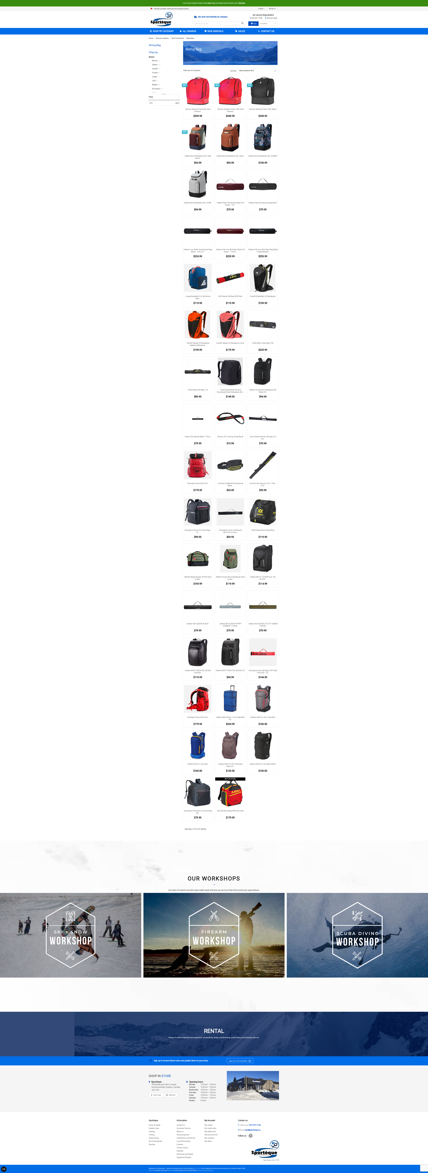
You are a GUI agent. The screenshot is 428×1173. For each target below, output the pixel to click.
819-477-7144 (257, 18)
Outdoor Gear (154, 1128)
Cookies (180, 1144)
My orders (209, 1125)
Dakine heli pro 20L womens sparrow (230, 765)
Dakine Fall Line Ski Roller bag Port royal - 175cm (230, 250)
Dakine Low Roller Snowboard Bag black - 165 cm (198, 250)
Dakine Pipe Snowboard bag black (263, 203)
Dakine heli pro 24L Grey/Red (263, 717)
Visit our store (272, 18)
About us (180, 1131)
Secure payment (183, 1135)
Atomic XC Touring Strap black (230, 436)
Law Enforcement (183, 1141)
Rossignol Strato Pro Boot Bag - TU (198, 531)
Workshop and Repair (185, 1154)
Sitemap (180, 1151)
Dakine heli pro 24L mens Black (263, 764)
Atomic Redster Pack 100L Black (262, 109)
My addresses (210, 1131)
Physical (151, 1170)
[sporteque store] (253, 1085)
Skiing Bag (155, 45)
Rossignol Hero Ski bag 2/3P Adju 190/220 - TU (263, 671)
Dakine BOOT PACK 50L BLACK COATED (198, 671)
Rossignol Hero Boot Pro (197, 483)
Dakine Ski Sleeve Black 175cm (198, 436)
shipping (170, 1170)
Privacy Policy (182, 1148)
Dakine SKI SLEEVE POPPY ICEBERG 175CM (230, 625)
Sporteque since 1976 (271, 1160)
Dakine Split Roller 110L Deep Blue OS (230, 718)
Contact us (181, 1125)
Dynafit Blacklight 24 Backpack (263, 296)
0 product (263, 24)
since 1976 (196, 1168)
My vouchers (210, 1138)
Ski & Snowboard (155, 1141)
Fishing (151, 1135)
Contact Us (267, 31)
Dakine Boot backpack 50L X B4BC (262, 156)
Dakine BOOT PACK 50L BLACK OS (230, 670)
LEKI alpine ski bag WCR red (230, 296)
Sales (241, 31)
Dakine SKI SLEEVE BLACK (198, 624)
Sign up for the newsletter (240, 1061)
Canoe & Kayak (154, 1125)
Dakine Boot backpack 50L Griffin (197, 203)
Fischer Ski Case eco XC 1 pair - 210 (263, 484)
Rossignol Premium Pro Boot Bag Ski (198, 812)
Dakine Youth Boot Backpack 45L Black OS (263, 391)
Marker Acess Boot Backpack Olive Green (230, 578)
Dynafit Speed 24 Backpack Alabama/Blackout (198, 344)
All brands (189, 31)
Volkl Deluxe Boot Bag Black (262, 530)
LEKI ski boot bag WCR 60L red (230, 811)
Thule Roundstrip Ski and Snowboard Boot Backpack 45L (230, 391)
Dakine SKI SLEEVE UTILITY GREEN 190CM (263, 625)
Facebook (251, 1136)
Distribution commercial (186, 1138)
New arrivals (215, 31)
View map (157, 1095)
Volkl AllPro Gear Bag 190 (263, 343)
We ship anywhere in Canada (212, 17)
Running (152, 1144)
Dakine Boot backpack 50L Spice (230, 156)
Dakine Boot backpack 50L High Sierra (198, 157)
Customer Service (184, 1128)
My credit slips (210, 1128)
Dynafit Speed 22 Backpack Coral (230, 343)
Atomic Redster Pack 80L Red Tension (197, 110)
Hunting (152, 1131)
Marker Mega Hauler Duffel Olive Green (197, 578)
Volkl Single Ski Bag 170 (198, 390)
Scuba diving (154, 1138)
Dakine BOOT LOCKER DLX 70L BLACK (263, 578)
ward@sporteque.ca (252, 1130)
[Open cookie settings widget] (3, 1169)
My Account (210, 1120)
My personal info (211, 1135)
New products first (257, 70)
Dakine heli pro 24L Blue (198, 764)
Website (172, 1095)
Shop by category (163, 31)
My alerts (208, 1141)
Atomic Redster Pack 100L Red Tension (230, 110)
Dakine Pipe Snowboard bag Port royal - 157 (230, 204)
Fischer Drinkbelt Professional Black (230, 484)
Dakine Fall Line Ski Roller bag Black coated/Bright (263, 250)
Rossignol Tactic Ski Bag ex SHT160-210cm (230, 531)
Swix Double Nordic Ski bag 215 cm (263, 437)
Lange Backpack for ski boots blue (198, 297)
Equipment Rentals (184, 1157)
